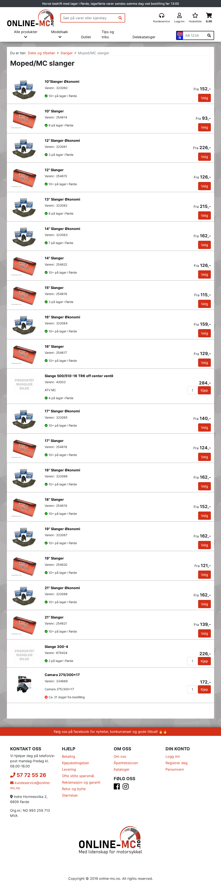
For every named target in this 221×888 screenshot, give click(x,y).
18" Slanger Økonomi (62, 470)
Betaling (68, 756)
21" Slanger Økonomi (62, 588)
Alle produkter (25, 32)
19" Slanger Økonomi (62, 529)
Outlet (86, 37)
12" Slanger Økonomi (62, 140)
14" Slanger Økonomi (62, 228)
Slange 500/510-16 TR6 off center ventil (79, 376)
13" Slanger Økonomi (62, 199)
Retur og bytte (74, 789)
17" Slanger (54, 440)
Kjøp (204, 390)
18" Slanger (54, 499)
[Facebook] (117, 788)
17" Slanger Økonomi (62, 411)
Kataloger (121, 769)
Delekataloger (144, 37)
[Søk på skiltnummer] (209, 35)
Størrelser (70, 795)
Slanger (66, 53)
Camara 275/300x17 (62, 675)
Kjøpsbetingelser (75, 763)
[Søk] (120, 18)
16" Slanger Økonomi (62, 317)
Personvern (175, 769)
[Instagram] (126, 788)
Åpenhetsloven (126, 763)
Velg (204, 98)
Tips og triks (108, 34)
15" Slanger (54, 287)
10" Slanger (54, 111)
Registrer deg (177, 763)
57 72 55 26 (30, 775)
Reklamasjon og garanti (81, 782)
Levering (69, 769)
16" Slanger (54, 346)
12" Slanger (54, 170)
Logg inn (173, 756)
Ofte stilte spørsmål (78, 776)
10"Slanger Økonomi (62, 81)
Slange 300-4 (56, 646)
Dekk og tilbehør (41, 53)
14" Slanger (54, 258)
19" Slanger (54, 558)
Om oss (120, 756)
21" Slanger (54, 617)
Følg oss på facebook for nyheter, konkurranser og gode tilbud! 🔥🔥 (110, 731)
